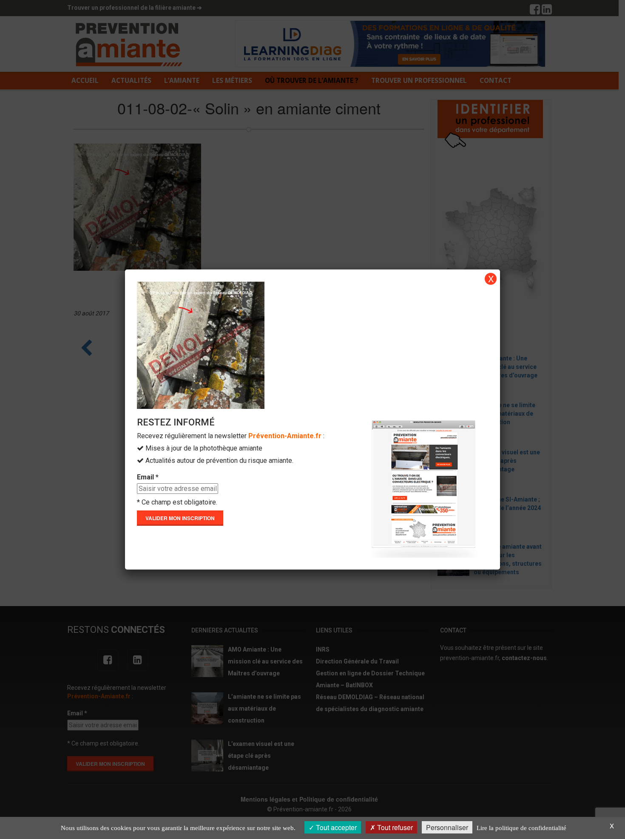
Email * (148, 477)
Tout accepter (335, 827)
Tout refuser (394, 827)
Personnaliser (447, 827)
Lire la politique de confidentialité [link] (521, 828)
